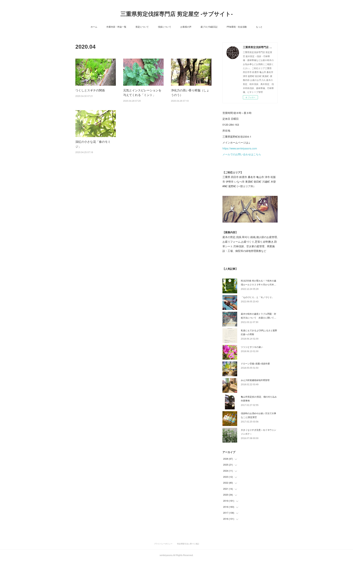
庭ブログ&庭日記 (209, 26)
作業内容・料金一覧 (116, 26)
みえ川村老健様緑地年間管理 (255, 380)
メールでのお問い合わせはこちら (241, 154)
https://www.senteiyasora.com (239, 148)
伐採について (164, 26)
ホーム (94, 26)
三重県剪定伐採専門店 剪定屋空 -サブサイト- (176, 14)
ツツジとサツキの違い (252, 346)
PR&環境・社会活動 (237, 26)
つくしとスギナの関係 (90, 90)
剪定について (142, 26)
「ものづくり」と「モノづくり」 (257, 297)
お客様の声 (185, 26)
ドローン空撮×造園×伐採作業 (255, 363)
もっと (259, 26)
